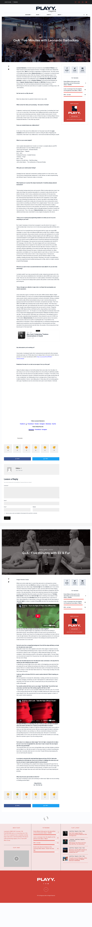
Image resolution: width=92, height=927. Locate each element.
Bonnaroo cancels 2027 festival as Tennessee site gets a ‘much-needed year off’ (78, 851)
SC (41, 785)
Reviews (45, 549)
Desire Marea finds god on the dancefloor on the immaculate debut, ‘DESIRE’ (72, 83)
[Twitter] (79, 2)
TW (37, 785)
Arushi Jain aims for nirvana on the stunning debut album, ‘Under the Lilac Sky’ (43, 849)
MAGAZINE (27, 14)
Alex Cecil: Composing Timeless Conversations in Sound (37, 335)
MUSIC (37, 14)
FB (39, 785)
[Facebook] (75, 2)
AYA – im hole (67, 94)
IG (34, 785)
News (31, 332)
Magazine (41, 549)
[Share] (8, 66)
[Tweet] (8, 69)
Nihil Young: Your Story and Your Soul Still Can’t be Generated (77, 843)
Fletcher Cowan (24, 579)
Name (5, 500)
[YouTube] (86, 2)
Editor (18, 468)
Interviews (72, 839)
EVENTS (49, 14)
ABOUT (59, 14)
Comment (6, 485)
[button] (38, 787)
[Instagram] (82, 2)
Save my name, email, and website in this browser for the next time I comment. (21, 513)
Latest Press (71, 831)
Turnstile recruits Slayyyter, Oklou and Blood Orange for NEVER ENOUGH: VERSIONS (78, 859)
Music (28, 332)
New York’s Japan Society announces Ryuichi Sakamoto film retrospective (78, 834)
